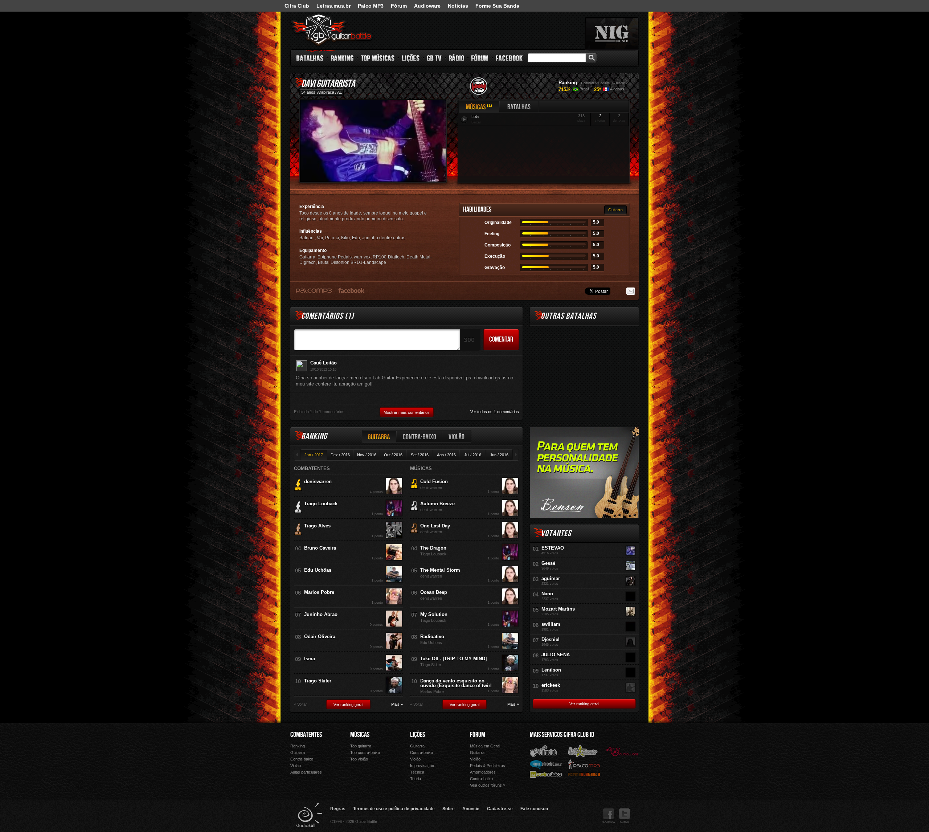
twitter (624, 822)
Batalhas (310, 58)
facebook (608, 822)
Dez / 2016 (340, 455)
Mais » (397, 704)
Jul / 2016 (472, 455)
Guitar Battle (332, 30)
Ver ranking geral (348, 704)
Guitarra (615, 210)
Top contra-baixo (365, 752)
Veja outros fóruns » (487, 785)
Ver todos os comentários (494, 411)
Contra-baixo (419, 436)
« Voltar (300, 704)
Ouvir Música (546, 774)
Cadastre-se (500, 808)
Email (630, 291)
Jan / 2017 (313, 455)
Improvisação (422, 765)
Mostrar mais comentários (407, 412)
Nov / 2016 (366, 455)
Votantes (556, 533)
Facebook (509, 58)
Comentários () (327, 316)
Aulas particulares (306, 772)
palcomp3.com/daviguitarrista (314, 290)
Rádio (456, 58)
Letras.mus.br (333, 6)
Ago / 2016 (446, 455)
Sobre (448, 808)
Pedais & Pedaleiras (487, 765)
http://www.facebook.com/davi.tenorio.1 (351, 290)
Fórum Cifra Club (546, 764)
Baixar (476, 122)
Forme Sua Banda (497, 6)
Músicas (476, 106)
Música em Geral (485, 746)
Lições (411, 58)
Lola (475, 117)
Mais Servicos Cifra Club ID (562, 734)
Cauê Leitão (323, 363)
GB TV (434, 58)
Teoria (415, 778)
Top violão (359, 759)
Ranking (342, 58)
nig (611, 33)
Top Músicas (378, 58)
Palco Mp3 (584, 764)
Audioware (427, 6)
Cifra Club (297, 6)
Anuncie (470, 808)
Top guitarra (360, 746)
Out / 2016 (393, 455)
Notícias (458, 6)
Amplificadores (483, 772)
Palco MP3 (371, 6)
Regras (337, 808)
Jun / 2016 (499, 455)
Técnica (417, 772)
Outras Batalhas (568, 316)
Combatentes (306, 734)
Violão (457, 436)
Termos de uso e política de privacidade (394, 808)
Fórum (399, 6)
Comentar (501, 339)
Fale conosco (534, 808)
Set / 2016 (420, 455)
